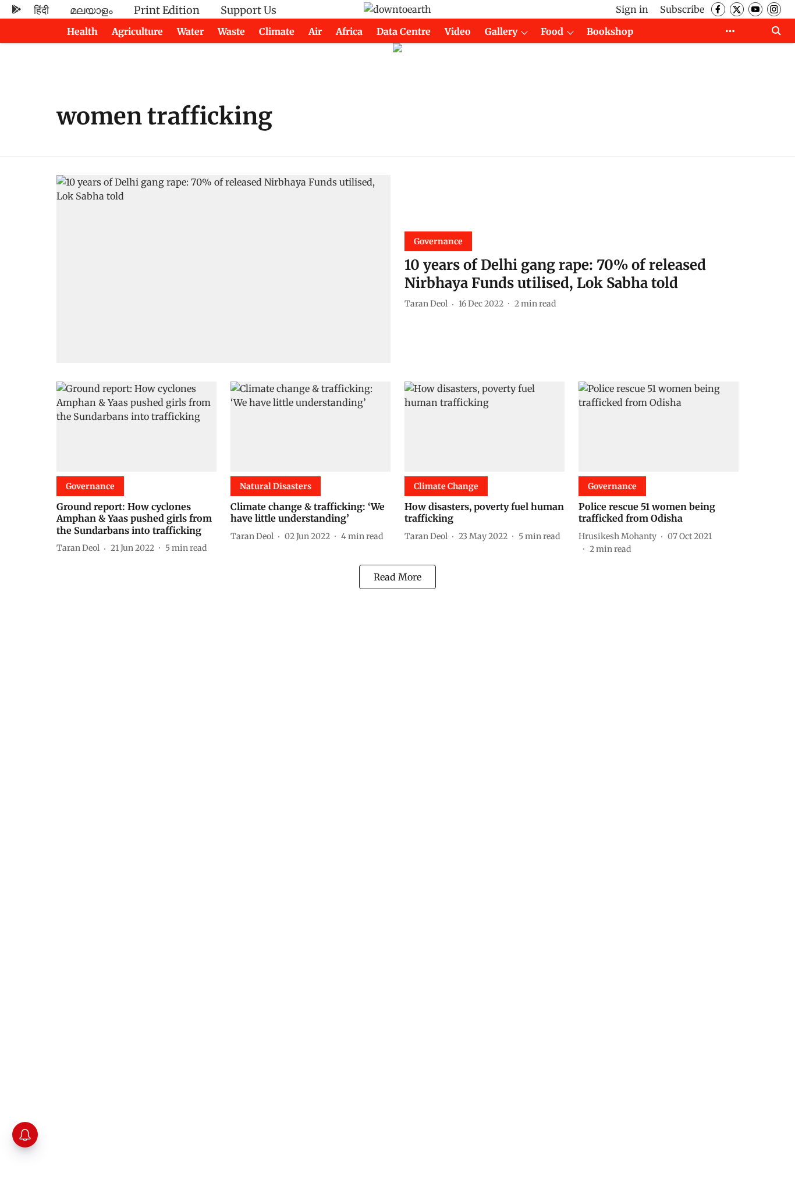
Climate (276, 31)
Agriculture (137, 31)
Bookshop (610, 31)
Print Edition (167, 10)
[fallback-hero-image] (223, 269)
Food (552, 31)
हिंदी (41, 10)
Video (458, 31)
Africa (349, 31)
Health (82, 31)
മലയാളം (91, 10)
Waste (231, 31)
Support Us (248, 10)
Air (315, 31)
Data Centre (404, 31)
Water (190, 31)
